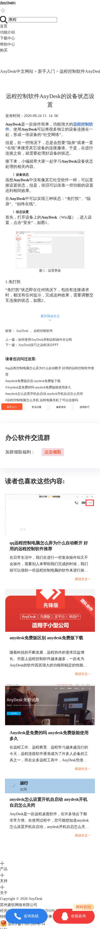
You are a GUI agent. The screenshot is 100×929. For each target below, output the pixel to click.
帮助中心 (7, 44)
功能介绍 (7, 32)
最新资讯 (61, 407)
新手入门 (46, 71)
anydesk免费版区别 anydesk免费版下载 (33, 381)
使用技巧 (84, 407)
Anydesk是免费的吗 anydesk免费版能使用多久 (38, 387)
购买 (3, 50)
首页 (3, 26)
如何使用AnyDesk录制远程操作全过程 (45, 339)
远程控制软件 (43, 331)
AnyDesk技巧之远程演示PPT (38, 345)
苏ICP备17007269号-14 (26, 924)
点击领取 (52, 452)
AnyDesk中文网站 (16, 71)
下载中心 (7, 38)
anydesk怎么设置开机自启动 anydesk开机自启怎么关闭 (44, 394)
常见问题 (36, 407)
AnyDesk (7, 3)
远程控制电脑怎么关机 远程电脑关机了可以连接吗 (41, 400)
